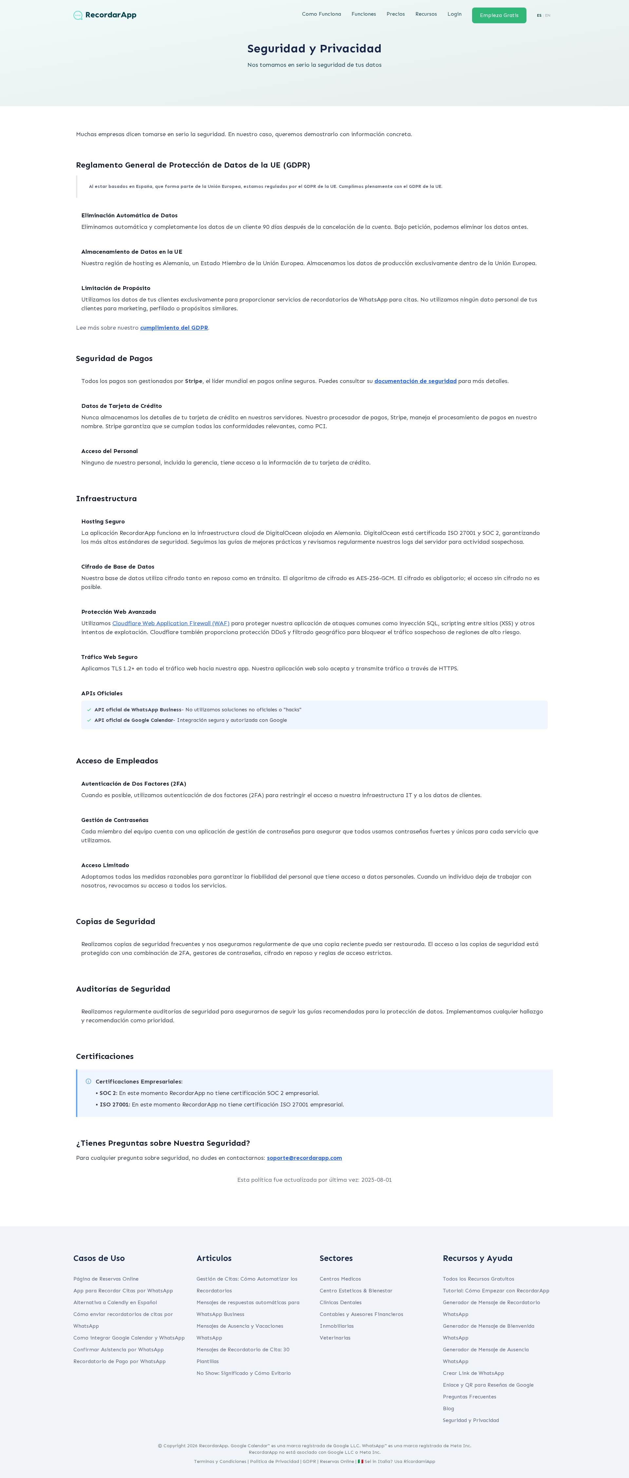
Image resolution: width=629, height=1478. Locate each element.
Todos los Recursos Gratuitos (478, 1279)
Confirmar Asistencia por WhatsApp (118, 1349)
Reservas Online (337, 1461)
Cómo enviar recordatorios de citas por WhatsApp (123, 1320)
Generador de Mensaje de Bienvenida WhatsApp (488, 1332)
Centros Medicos (340, 1279)
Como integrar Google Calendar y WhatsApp (129, 1338)
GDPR (309, 1461)
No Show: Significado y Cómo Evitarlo (244, 1373)
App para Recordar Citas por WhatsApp (123, 1290)
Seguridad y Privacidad (471, 1420)
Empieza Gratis (499, 15)
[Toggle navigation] (146, 15)
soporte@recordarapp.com (304, 1157)
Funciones (364, 14)
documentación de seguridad (415, 381)
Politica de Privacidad (274, 1461)
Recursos (426, 14)
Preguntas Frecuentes (469, 1397)
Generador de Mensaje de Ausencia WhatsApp (486, 1355)
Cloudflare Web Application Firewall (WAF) (171, 623)
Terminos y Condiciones (220, 1461)
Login (455, 14)
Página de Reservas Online (106, 1279)
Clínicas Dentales (341, 1302)
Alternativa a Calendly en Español (115, 1302)
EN (547, 15)
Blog (448, 1408)
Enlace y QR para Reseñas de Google (488, 1385)
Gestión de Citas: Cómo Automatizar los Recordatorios (247, 1285)
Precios (396, 14)
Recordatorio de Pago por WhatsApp (119, 1361)
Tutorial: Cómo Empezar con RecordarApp (496, 1290)
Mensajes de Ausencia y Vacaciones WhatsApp (240, 1332)
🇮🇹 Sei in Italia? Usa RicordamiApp (396, 1461)
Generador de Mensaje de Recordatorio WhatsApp (491, 1308)
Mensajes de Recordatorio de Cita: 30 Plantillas (243, 1355)
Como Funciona (321, 14)
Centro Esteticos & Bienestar (356, 1290)
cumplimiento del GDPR (174, 327)
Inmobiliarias (337, 1326)
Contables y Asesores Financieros (361, 1314)
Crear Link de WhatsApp (473, 1373)
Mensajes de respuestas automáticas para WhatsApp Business (248, 1308)
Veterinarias (335, 1338)
